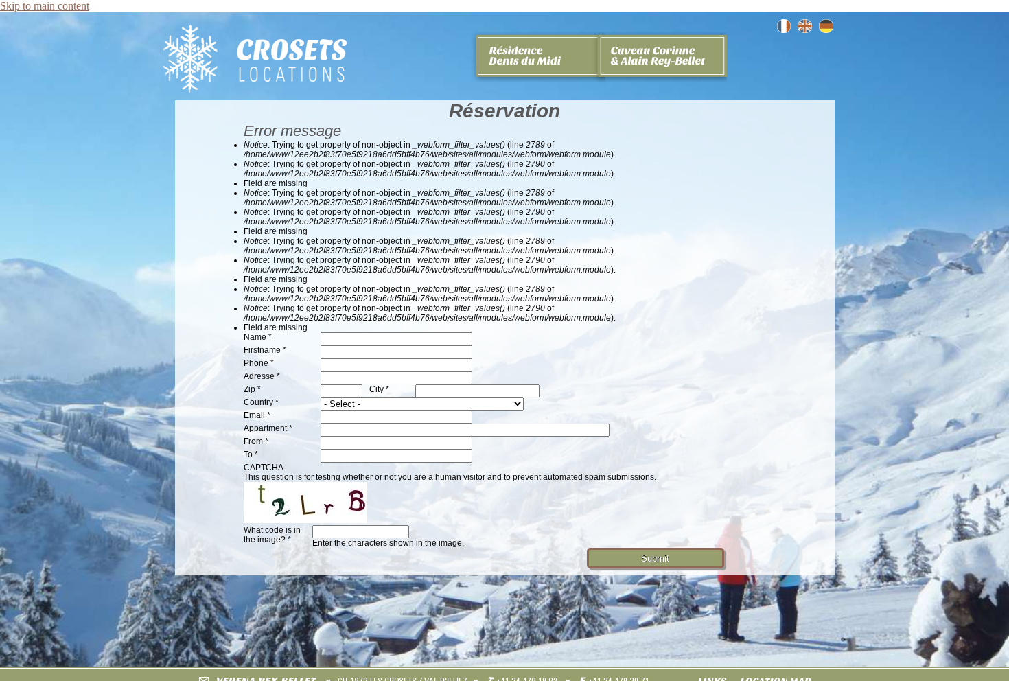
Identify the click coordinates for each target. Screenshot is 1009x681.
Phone (259, 363)
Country (261, 402)
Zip (252, 389)
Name (258, 337)
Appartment (268, 428)
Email (257, 415)
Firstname (265, 350)
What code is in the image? (272, 534)
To (251, 454)
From (256, 441)
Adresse (262, 376)
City (379, 389)
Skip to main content (44, 6)
